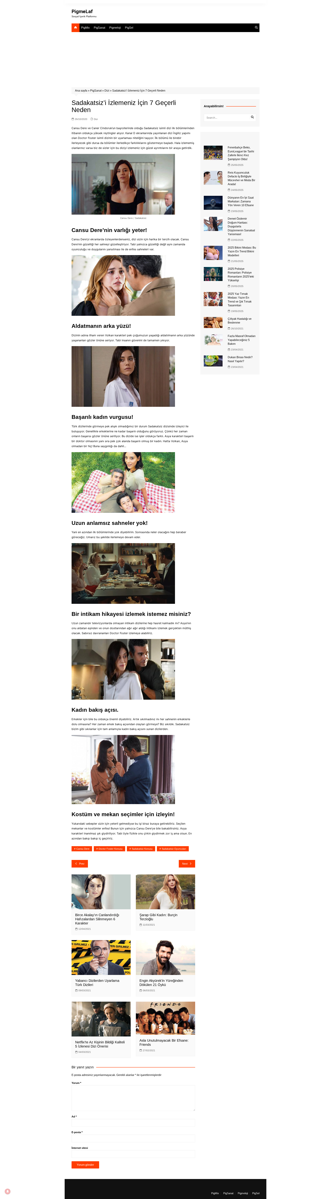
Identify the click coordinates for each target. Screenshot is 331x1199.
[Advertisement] (165, 58)
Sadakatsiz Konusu (142, 848)
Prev (81, 863)
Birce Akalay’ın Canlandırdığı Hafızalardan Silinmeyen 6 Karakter (97, 919)
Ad (74, 1116)
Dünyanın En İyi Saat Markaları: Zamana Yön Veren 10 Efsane (241, 201)
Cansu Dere (82, 848)
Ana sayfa (81, 90)
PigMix (85, 27)
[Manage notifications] (7, 1191)
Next (185, 863)
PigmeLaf (82, 11)
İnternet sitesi (80, 1147)
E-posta (77, 1132)
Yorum (76, 1082)
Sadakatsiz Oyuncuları (174, 848)
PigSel (129, 27)
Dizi (106, 90)
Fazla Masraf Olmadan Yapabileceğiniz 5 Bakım (241, 340)
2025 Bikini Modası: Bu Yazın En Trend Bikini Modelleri (242, 251)
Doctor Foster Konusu (111, 848)
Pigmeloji (115, 27)
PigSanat (99, 27)
